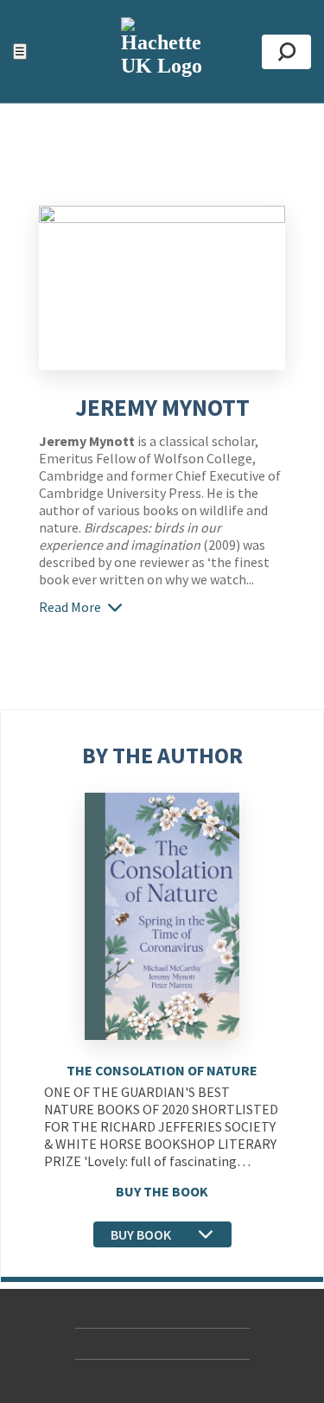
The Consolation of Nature (162, 1070)
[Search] (286, 52)
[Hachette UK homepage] (162, 51)
